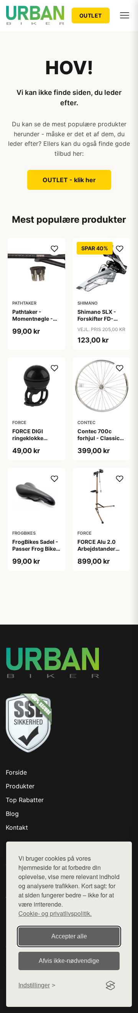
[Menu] (124, 15)
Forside (16, 772)
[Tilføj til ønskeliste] (54, 249)
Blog (12, 813)
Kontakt (17, 827)
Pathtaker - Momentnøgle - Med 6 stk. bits (32, 318)
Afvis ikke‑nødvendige (69, 961)
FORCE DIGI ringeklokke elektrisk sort (29, 438)
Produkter (20, 786)
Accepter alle (69, 936)
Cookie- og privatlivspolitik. (55, 913)
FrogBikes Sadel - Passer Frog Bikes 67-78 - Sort (35, 548)
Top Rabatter (25, 800)
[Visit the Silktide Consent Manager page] (110, 985)
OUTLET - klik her (69, 180)
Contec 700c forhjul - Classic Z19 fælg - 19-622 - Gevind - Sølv (100, 441)
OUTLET (90, 15)
